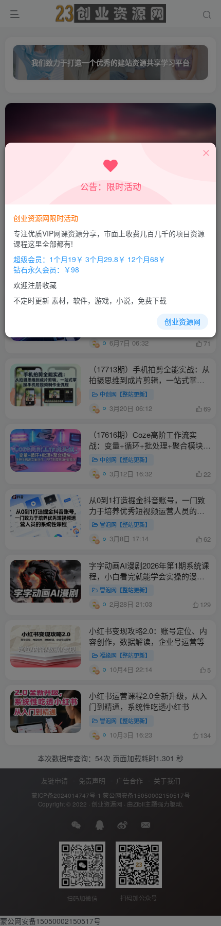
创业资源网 (182, 321)
